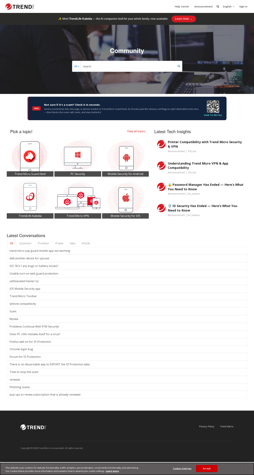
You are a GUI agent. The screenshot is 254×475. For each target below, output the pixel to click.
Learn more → (183, 18)
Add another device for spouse (29, 258)
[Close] (248, 468)
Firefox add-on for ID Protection (30, 342)
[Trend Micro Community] (20, 6)
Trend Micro (226, 426)
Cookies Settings (182, 468)
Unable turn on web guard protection (34, 273)
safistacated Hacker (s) (24, 281)
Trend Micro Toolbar (23, 296)
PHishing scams (20, 387)
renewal (15, 379)
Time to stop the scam (24, 372)
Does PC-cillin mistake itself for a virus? (35, 334)
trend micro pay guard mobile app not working (40, 251)
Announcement (203, 6)
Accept (207, 468)
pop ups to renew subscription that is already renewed (45, 394)
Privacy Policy (206, 426)
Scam (13, 311)
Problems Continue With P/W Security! (34, 326)
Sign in (243, 6)
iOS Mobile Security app (25, 289)
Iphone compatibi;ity (23, 304)
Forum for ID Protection (25, 357)
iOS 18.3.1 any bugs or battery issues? (34, 266)
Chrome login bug (21, 349)
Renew (14, 319)
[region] (127, 469)
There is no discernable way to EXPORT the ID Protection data (50, 364)
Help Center (182, 6)
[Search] (178, 66)
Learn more (112, 471)
